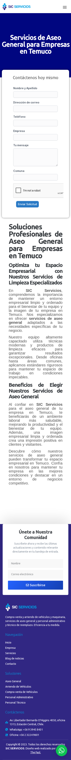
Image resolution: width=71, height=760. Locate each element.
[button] (65, 7)
